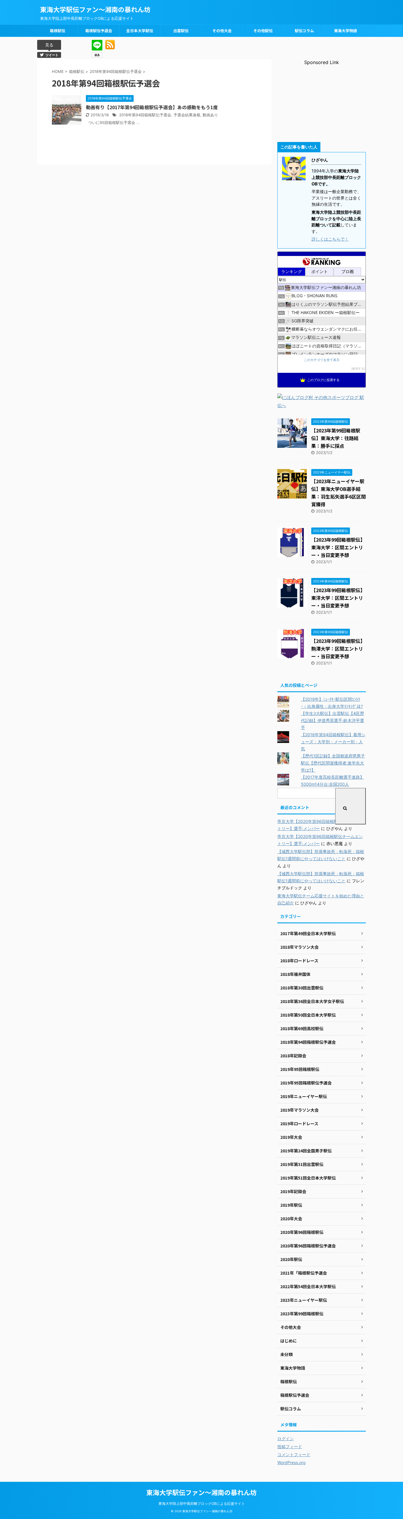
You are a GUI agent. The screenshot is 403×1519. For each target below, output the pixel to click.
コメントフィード (293, 1454)
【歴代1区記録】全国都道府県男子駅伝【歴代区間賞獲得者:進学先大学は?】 (333, 762)
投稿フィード (289, 1446)
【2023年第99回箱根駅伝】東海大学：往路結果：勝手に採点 (335, 438)
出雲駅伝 (181, 30)
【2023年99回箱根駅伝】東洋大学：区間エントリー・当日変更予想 (338, 598)
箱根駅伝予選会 (98, 30)
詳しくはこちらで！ (330, 238)
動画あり (210, 115)
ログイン (285, 1438)
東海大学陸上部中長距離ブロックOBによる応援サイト (201, 1503)
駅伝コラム (304, 30)
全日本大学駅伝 (139, 30)
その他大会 (222, 30)
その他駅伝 (263, 30)
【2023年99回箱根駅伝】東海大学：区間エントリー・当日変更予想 (338, 547)
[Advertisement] (321, 102)
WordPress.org (291, 1462)
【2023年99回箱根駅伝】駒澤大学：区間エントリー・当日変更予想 (338, 648)
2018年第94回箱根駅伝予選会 (145, 115)
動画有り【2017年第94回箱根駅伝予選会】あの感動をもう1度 (152, 107)
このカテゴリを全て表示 (322, 360)
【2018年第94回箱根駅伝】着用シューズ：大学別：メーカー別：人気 (333, 741)
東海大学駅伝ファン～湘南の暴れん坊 (95, 9)
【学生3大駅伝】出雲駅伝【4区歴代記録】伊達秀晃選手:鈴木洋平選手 (332, 720)
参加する (358, 368)
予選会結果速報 (186, 115)
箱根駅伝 (57, 30)
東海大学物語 (345, 30)
